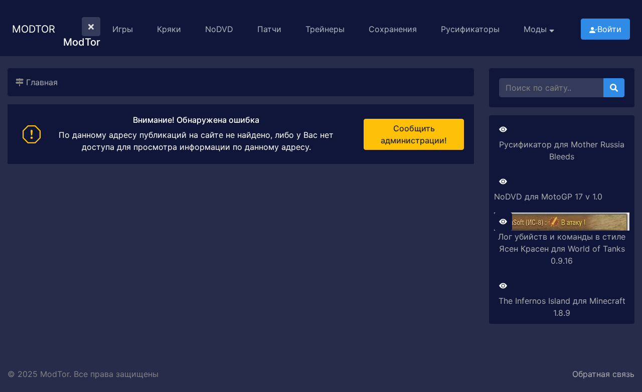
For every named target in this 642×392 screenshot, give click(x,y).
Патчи (269, 29)
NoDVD (219, 29)
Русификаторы (470, 29)
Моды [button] (536, 29)
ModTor (33, 29)
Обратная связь (603, 374)
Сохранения (393, 29)
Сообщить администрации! (414, 134)
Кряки (169, 29)
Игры (122, 29)
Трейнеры (325, 29)
